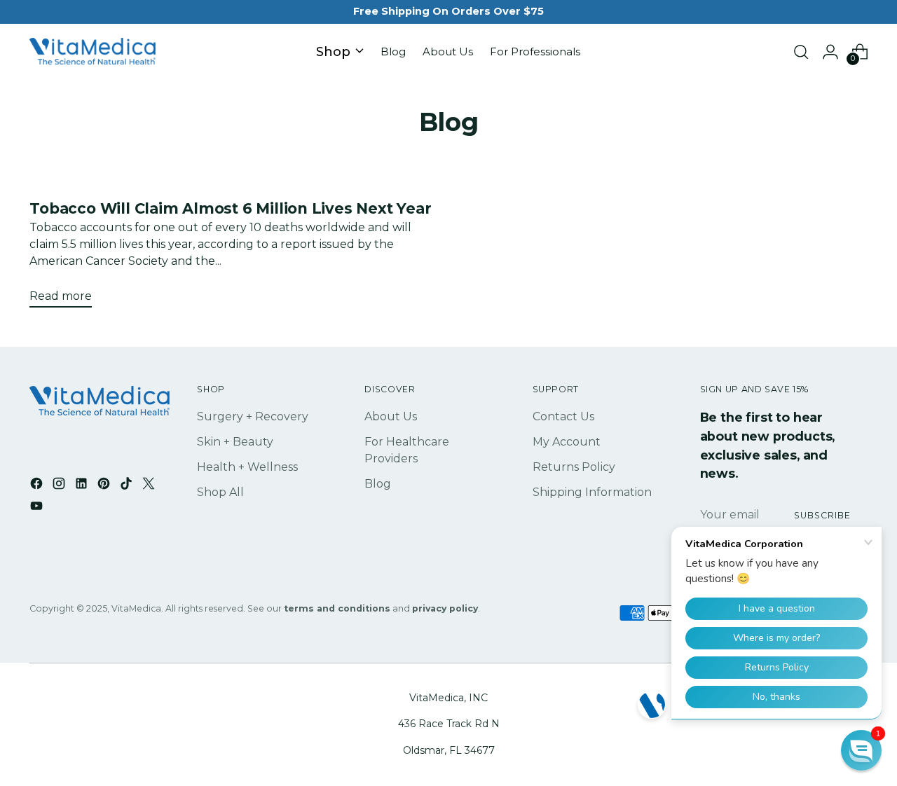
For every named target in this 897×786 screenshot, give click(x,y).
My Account (567, 441)
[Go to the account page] (830, 52)
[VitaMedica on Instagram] (60, 485)
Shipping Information (592, 492)
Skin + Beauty (235, 441)
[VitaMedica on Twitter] (150, 485)
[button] (861, 750)
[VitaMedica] (92, 52)
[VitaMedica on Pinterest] (105, 485)
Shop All (220, 492)
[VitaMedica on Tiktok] (127, 485)
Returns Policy (574, 467)
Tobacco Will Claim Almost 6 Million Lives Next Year (230, 208)
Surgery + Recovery (252, 416)
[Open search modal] (801, 52)
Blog (377, 483)
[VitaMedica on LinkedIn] (82, 485)
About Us (390, 416)
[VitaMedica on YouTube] (37, 508)
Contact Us (563, 416)
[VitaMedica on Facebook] (37, 485)
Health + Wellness (247, 467)
